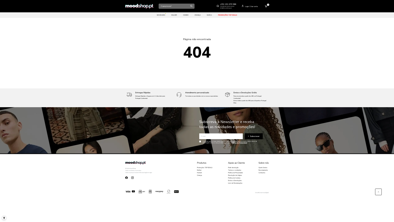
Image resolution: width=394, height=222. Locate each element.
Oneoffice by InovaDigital (262, 192)
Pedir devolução (233, 168)
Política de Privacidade (235, 173)
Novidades (161, 15)
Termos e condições (234, 170)
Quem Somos (263, 168)
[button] (4, 218)
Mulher (199, 170)
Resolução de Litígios (235, 175)
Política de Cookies (234, 178)
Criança (199, 175)
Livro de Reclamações (235, 183)
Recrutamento (263, 170)
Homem (199, 173)
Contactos (262, 173)
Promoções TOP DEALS (204, 168)
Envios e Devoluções (235, 181)
